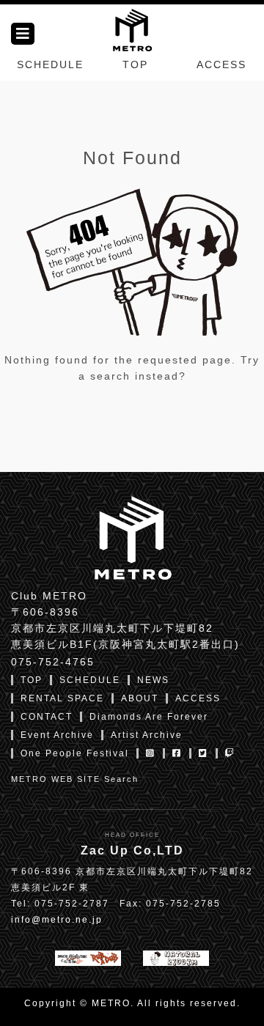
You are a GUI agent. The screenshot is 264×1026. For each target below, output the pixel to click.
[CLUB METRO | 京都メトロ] (132, 28)
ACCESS (221, 64)
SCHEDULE (50, 64)
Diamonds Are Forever (148, 717)
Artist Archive (147, 735)
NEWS (153, 680)
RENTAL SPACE (62, 698)
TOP (135, 64)
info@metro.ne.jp (57, 920)
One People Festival (75, 753)
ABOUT (139, 698)
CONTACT (47, 717)
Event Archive (57, 735)
